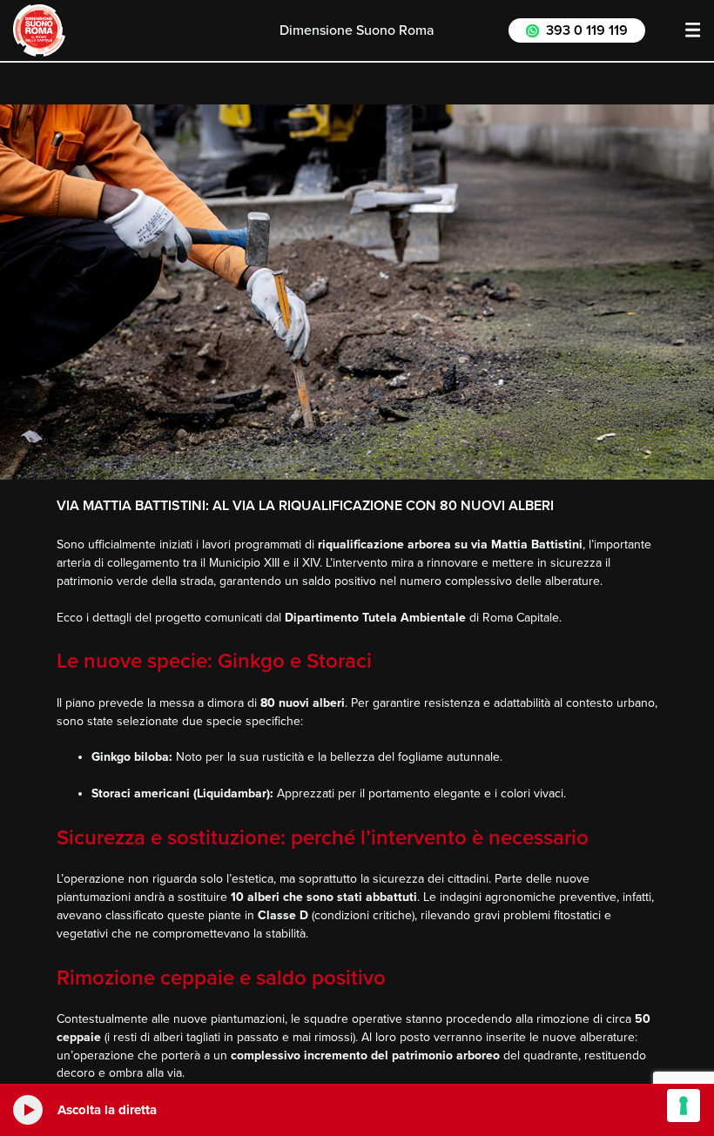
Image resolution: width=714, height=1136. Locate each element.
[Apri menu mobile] (693, 30)
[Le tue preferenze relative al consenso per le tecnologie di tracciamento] (683, 1105)
